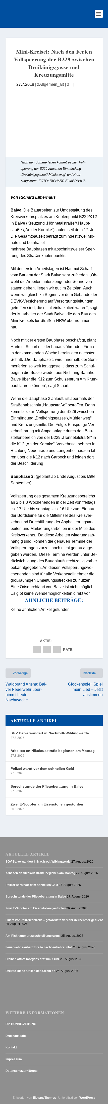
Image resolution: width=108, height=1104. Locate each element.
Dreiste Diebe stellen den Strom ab (30, 971)
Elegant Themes (44, 1097)
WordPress (87, 1097)
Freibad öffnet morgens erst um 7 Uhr (32, 959)
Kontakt (11, 1047)
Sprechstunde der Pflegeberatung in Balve (47, 786)
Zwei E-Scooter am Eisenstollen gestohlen (47, 804)
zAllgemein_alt (50, 84)
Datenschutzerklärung (21, 1071)
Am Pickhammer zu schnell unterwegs (33, 936)
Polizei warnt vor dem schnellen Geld (42, 769)
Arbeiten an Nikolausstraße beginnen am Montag (53, 751)
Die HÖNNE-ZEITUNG (21, 1024)
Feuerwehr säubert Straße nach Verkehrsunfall (39, 947)
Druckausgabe (16, 1036)
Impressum (14, 1059)
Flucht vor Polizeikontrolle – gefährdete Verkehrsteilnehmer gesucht (54, 920)
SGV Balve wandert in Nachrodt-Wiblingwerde (50, 733)
